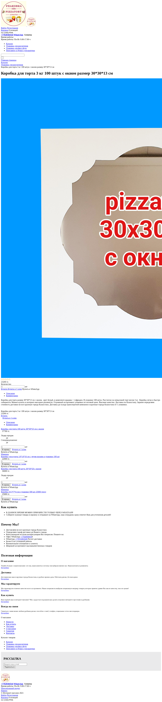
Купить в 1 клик (15, 389)
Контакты (10, 633)
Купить (4, 389)
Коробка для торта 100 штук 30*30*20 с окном (21, 469)
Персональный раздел (10, 688)
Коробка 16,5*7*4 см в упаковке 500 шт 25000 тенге (23, 492)
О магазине (11, 629)
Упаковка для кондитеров (17, 644)
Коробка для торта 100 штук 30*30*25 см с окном (22, 429)
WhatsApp (18, 35)
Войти (4, 28)
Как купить (11, 624)
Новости (10, 622)
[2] (4, 380)
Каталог (9, 642)
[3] (6, 380)
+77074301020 (21, 539)
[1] (2, 380)
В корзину (6, 450)
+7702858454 (26, 537)
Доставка (10, 626)
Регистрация (12, 28)
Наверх (4, 691)
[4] (8, 380)
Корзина (4, 30)
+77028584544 (7, 35)
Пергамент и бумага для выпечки (20, 649)
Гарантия (10, 631)
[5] (10, 380)
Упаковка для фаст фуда (16, 646)
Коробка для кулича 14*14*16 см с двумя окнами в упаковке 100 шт (30, 456)
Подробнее (5, 568)
